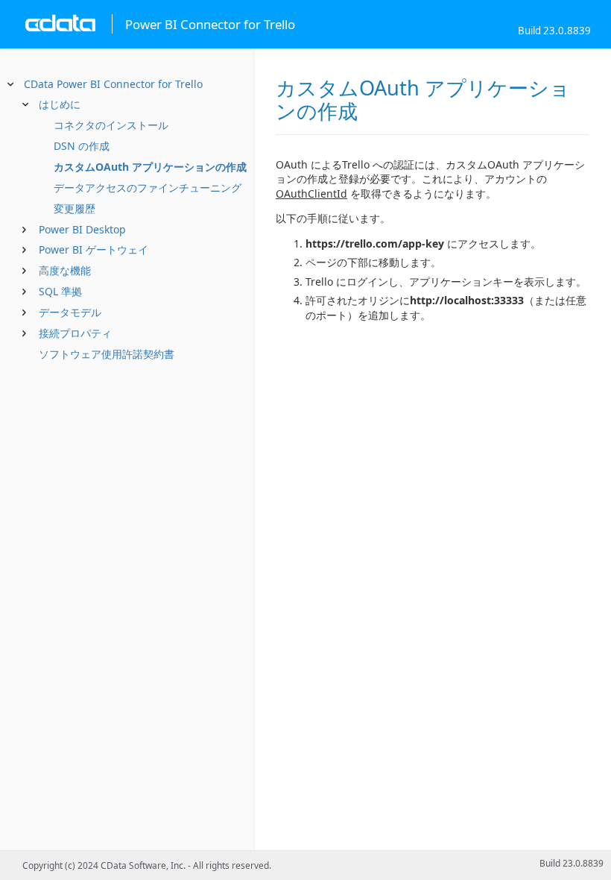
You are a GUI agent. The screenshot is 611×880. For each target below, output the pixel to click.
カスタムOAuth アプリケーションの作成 (150, 167)
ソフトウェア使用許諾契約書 (106, 354)
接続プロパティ (75, 333)
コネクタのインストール (111, 125)
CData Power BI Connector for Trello (113, 84)
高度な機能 (65, 270)
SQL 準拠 (60, 291)
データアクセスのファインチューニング (147, 187)
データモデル (70, 312)
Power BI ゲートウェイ (93, 249)
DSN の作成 (82, 146)
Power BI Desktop (82, 229)
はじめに (59, 104)
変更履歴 (74, 208)
